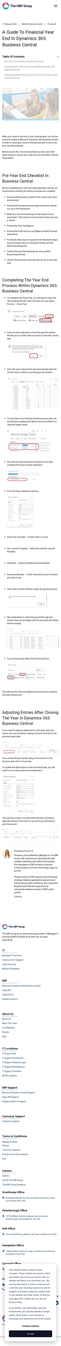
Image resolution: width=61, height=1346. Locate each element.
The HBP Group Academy (13, 1184)
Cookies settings (30, 1326)
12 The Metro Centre (15, 1216)
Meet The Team (9, 1023)
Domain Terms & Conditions (15, 1154)
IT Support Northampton (13, 1067)
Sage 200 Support (10, 1097)
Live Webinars (8, 1027)
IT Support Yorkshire (11, 1071)
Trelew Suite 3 (12, 1251)
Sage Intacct (8, 994)
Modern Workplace (11, 968)
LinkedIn (18, 896)
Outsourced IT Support (12, 960)
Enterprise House (14, 1198)
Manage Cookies (9, 1141)
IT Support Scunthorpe (12, 1058)
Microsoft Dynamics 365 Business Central (21, 985)
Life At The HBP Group (12, 1180)
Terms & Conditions (11, 1150)
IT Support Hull (9, 1053)
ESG (4, 1158)
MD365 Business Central (32, 24)
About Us (6, 1019)
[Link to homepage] (17, 5)
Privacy (5, 1145)
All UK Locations (9, 1075)
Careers (5, 1175)
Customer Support (10, 1121)
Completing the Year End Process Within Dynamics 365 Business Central (29, 68)
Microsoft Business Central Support (18, 1092)
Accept (30, 1334)
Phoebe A (52, 24)
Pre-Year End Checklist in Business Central (24, 61)
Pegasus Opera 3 (10, 999)
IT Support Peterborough (13, 1062)
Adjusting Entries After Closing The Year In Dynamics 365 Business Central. (30, 76)
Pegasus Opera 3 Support (14, 1101)
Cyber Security (9, 964)
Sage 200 (6, 990)
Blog (4, 1036)
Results (5, 1032)
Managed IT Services (11, 955)
